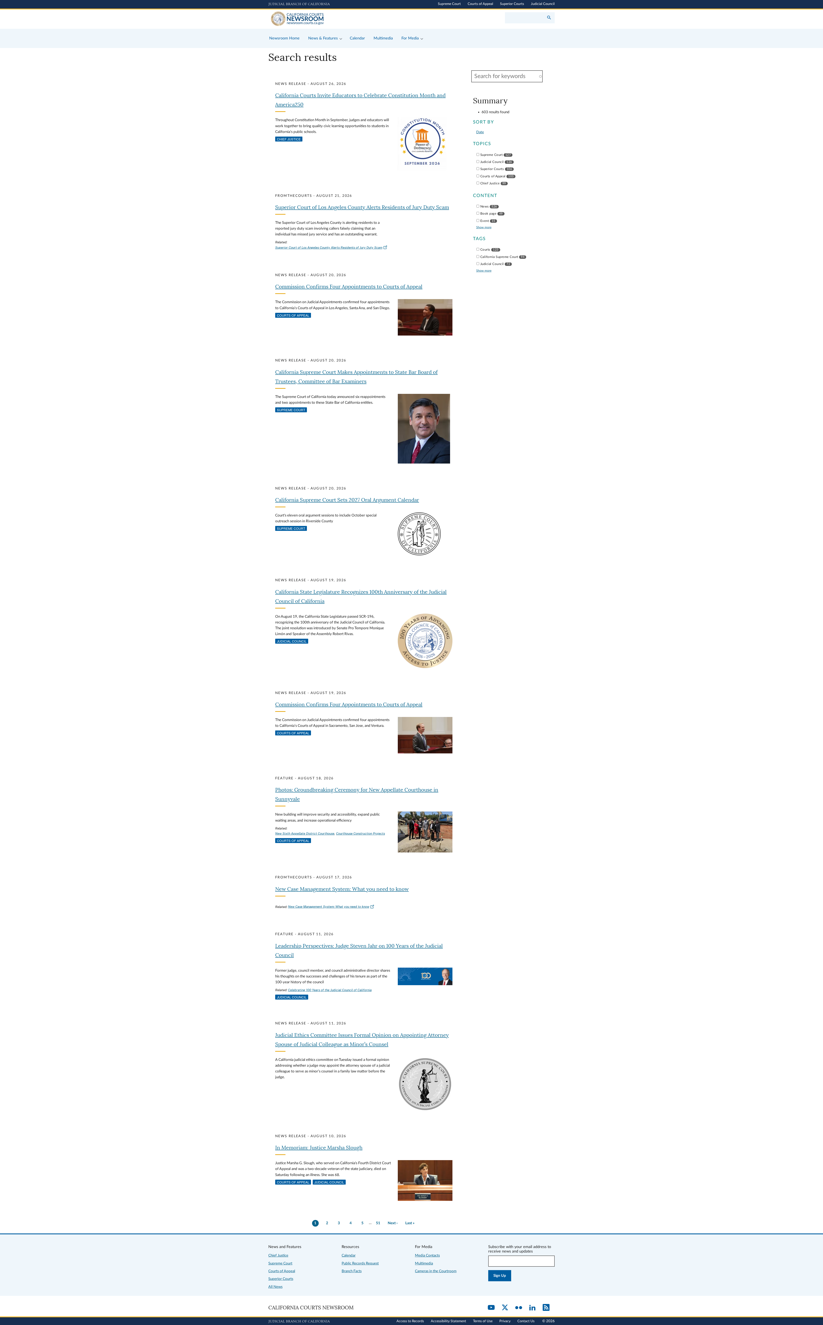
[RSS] (546, 1308)
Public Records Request (360, 1263)
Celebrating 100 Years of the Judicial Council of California (330, 990)
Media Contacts (427, 1255)
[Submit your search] (549, 18)
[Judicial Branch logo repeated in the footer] (299, 1321)
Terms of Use (483, 1321)
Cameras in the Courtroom (436, 1271)
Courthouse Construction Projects (360, 833)
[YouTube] (491, 1308)
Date (480, 132)
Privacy (505, 1321)
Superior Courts (512, 4)
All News (275, 1287)
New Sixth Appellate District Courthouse (304, 833)
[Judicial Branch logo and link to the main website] (299, 4)
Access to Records (410, 1321)
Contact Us (526, 1321)
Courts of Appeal (480, 4)
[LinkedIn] (532, 1308)
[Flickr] (518, 1308)
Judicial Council (543, 4)
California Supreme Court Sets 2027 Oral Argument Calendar (347, 500)
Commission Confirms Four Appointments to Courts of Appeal (348, 287)
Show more (483, 227)
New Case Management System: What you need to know (342, 889)
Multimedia (424, 1263)
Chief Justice (289, 139)
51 (378, 1223)
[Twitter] (505, 1308)
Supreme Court (449, 4)
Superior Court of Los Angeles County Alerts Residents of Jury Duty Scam (362, 207)
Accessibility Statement (448, 1321)
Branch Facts (352, 1271)
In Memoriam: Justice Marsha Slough (318, 1148)
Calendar (349, 1255)
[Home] (340, 19)
